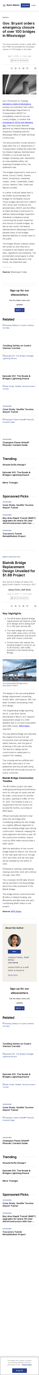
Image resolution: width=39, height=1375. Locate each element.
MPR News (24, 726)
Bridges (6, 17)
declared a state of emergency (17, 104)
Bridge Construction (11, 557)
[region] (19, 1366)
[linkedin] (16, 68)
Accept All (19, 1370)
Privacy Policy (27, 1365)
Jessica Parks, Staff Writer (19, 590)
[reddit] (23, 68)
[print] (35, 68)
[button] (4, 5)
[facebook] (12, 68)
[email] (27, 68)
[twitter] (19, 68)
